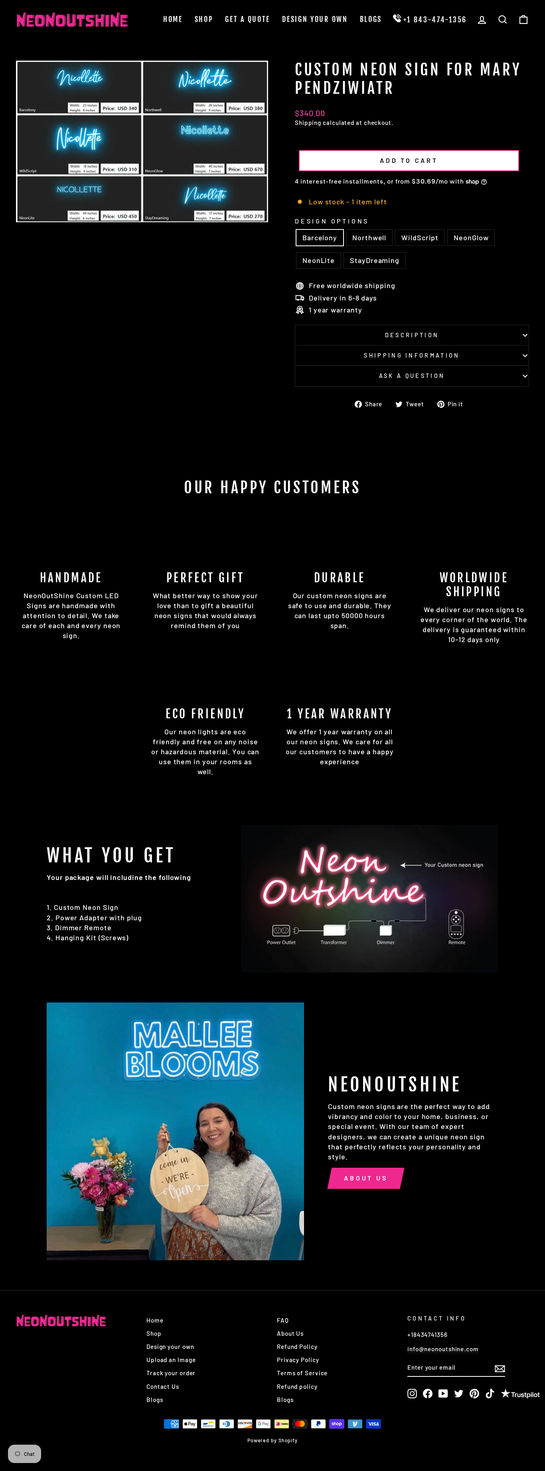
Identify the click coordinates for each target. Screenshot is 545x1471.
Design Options (332, 221)
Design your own (170, 1346)
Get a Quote (247, 19)
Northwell (369, 237)
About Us (365, 1178)
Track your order (170, 1372)
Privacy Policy (298, 1359)
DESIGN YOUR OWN (315, 19)
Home (173, 19)
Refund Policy (297, 1346)
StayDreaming (374, 260)
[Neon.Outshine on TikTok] (490, 1393)
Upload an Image (171, 1359)
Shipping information (412, 355)
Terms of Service (302, 1372)
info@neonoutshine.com (443, 1348)
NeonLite (318, 260)
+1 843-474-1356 (434, 19)
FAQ (283, 1320)
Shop (204, 19)
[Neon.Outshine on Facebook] (427, 1393)
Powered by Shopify (272, 1440)
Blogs (371, 19)
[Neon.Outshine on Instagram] (412, 1393)
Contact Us (162, 1386)
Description (412, 335)
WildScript (419, 237)
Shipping (308, 122)
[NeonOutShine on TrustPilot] (520, 1394)
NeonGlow (471, 237)
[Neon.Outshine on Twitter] (459, 1393)
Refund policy (297, 1386)
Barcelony (319, 237)
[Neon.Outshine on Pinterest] (474, 1393)
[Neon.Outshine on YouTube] (443, 1393)
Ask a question (412, 375)
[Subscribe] (500, 1368)
